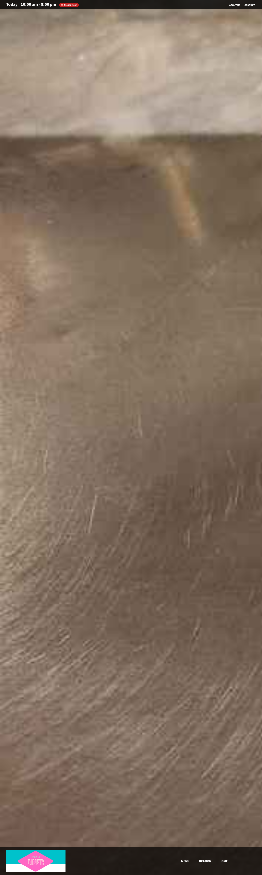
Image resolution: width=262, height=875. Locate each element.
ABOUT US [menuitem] (234, 5)
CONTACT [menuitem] (249, 5)
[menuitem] (185, 861)
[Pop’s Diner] (36, 861)
